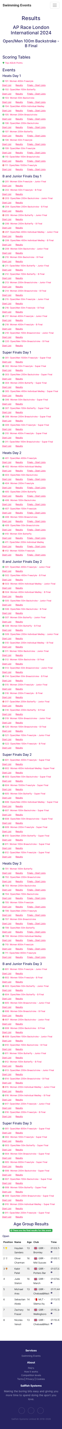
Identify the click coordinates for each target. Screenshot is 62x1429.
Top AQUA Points (14, 63)
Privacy (30, 1379)
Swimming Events (17, 5)
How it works (31, 1371)
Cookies (40, 1379)
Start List (6, 85)
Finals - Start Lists (36, 85)
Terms (20, 1379)
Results (19, 85)
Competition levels (31, 1375)
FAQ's (31, 1368)
